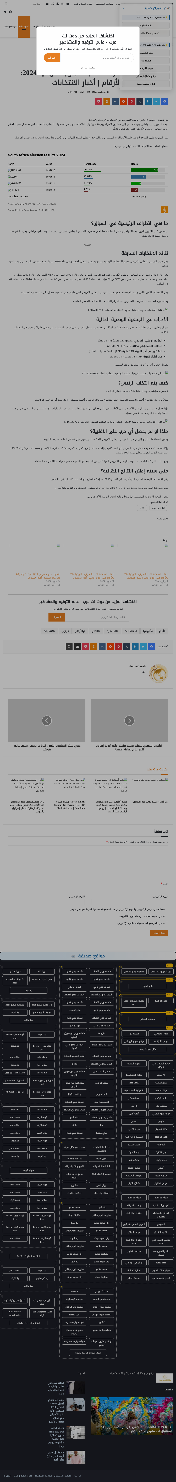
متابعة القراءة (88, 67)
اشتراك (52, 58)
